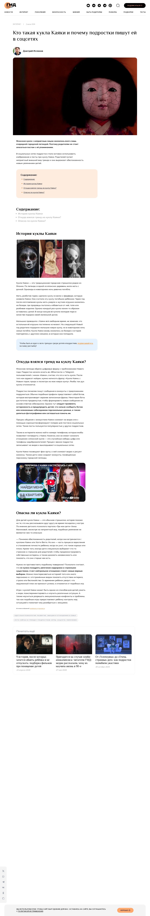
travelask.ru (41, 608)
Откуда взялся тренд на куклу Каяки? (39, 188)
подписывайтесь (85, 343)
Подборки (128, 12)
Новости (8, 12)
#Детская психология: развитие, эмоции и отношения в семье (45, 615)
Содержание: (29, 179)
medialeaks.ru (34, 608)
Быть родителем (94, 12)
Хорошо (124, 910)
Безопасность (59, 12)
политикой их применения (30, 911)
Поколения (40, 12)
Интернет (24, 12)
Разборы (113, 12)
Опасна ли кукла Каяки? (33, 192)
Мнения (76, 12)
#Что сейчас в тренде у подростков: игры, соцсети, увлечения (46, 620)
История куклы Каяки (32, 183)
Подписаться (133, 5)
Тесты (143, 12)
